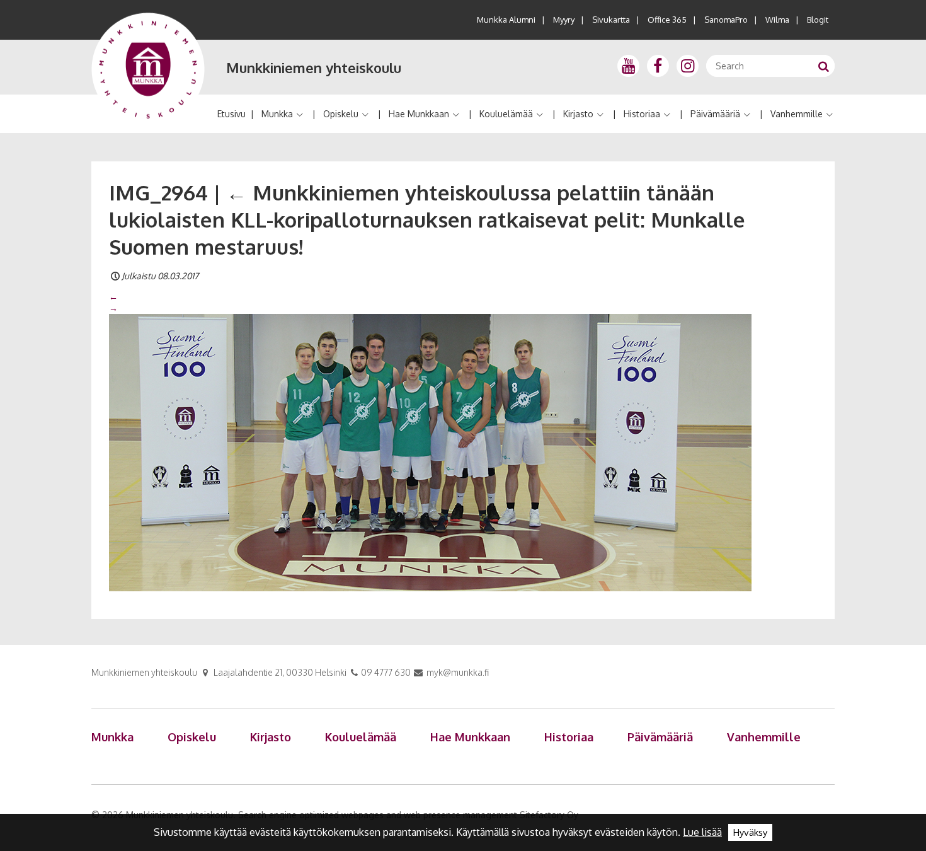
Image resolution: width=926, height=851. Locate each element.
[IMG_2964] (430, 452)
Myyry (563, 19)
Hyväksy (750, 832)
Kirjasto (578, 113)
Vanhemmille (796, 113)
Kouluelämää (506, 113)
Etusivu (231, 113)
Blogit (817, 19)
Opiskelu (340, 113)
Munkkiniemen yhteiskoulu (313, 67)
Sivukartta (611, 19)
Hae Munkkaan (419, 113)
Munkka (277, 113)
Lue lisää (702, 832)
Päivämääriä (715, 113)
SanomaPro (726, 19)
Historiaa (642, 113)
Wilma (777, 19)
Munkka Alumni (506, 19)
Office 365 (667, 19)
